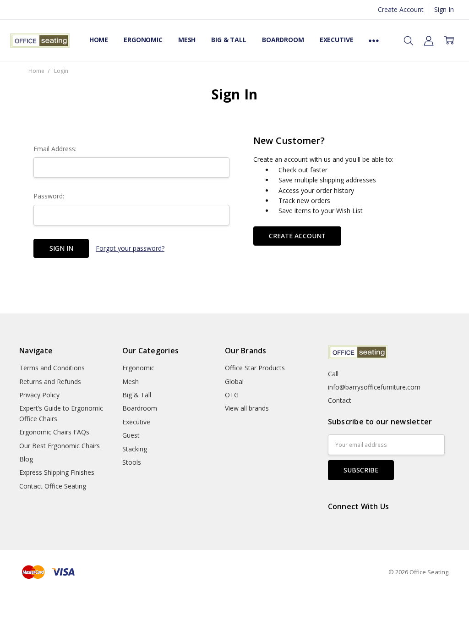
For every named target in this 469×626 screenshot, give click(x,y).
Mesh (187, 39)
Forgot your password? (130, 248)
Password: (48, 196)
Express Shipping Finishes (56, 472)
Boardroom (283, 39)
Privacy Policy (39, 394)
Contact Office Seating (52, 486)
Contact (339, 400)
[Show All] (374, 40)
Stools (131, 462)
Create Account (401, 9)
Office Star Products (255, 367)
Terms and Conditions (52, 367)
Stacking (134, 449)
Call (333, 373)
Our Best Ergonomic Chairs (59, 445)
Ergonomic (143, 39)
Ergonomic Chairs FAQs (54, 432)
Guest (131, 435)
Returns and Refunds (50, 381)
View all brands (247, 408)
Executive (337, 39)
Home (98, 39)
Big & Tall (228, 39)
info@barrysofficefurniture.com (374, 387)
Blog (26, 459)
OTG (232, 394)
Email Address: (54, 148)
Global (234, 381)
